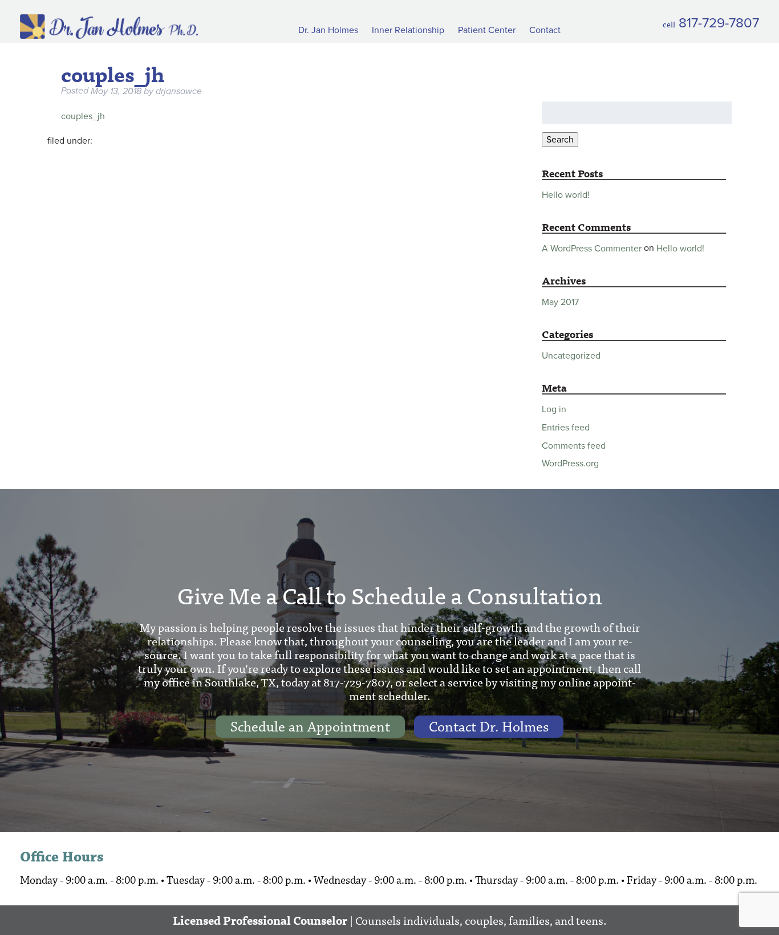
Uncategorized (571, 355)
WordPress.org (570, 463)
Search (560, 139)
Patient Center (487, 30)
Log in (554, 409)
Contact (545, 30)
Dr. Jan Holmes (328, 30)
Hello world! (566, 194)
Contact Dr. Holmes (489, 727)
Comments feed (574, 445)
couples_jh (83, 116)
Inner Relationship (408, 30)
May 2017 (560, 302)
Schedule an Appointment (310, 727)
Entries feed (566, 427)
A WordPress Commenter (592, 248)
